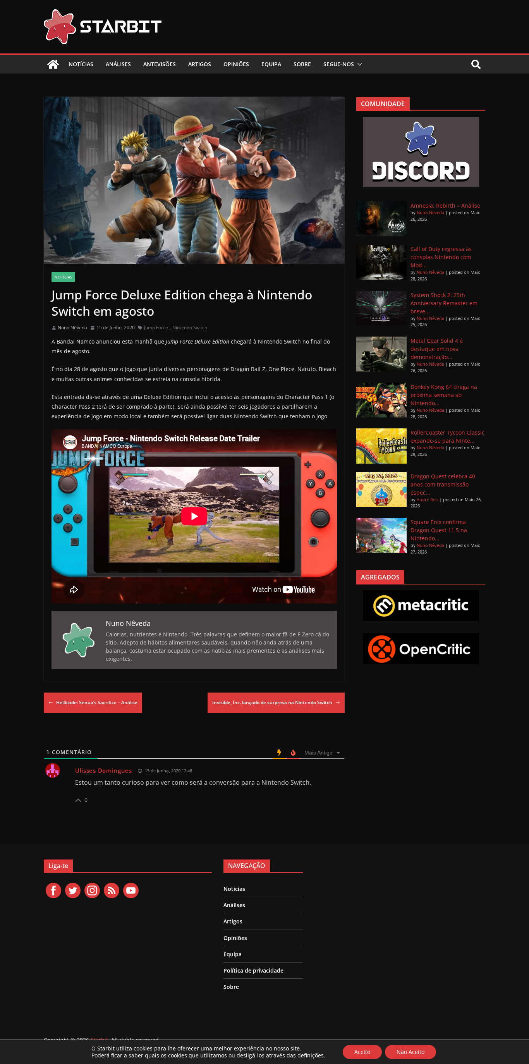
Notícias (81, 64)
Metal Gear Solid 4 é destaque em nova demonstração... (436, 349)
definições (310, 1055)
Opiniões (236, 64)
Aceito (362, 1051)
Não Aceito (410, 1051)
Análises (118, 64)
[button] (358, 64)
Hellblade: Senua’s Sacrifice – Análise (96, 702)
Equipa (271, 64)
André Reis (427, 499)
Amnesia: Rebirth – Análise (445, 205)
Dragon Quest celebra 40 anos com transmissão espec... (442, 484)
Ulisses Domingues (103, 770)
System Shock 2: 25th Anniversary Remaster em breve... (443, 303)
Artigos (199, 64)
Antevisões (159, 64)
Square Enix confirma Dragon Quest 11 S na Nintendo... (438, 530)
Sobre (302, 64)
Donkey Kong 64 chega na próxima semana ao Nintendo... (443, 395)
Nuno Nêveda (72, 327)
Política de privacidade (253, 970)
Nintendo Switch (189, 327)
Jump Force (156, 327)
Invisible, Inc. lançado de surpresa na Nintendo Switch (272, 702)
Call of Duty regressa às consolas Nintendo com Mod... (441, 257)
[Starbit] (53, 64)
